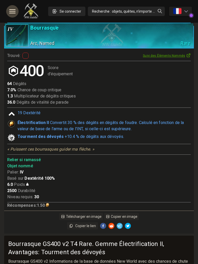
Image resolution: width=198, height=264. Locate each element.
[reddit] (111, 225)
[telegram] (120, 225)
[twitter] (128, 225)
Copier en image (124, 216)
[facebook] (103, 225)
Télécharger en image (84, 216)
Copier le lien (85, 226)
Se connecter (70, 11)
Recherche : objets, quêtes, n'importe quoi (126, 11)
